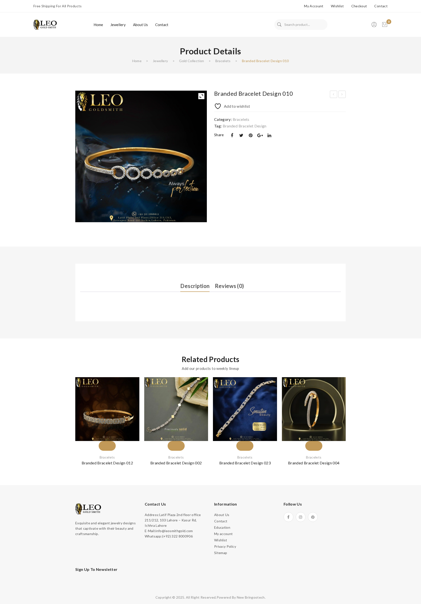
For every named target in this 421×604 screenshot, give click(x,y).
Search (279, 24)
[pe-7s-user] (374, 26)
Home (137, 61)
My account (314, 6)
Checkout (359, 6)
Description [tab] (195, 286)
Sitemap (220, 553)
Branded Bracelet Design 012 (107, 462)
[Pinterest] (250, 135)
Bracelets (223, 61)
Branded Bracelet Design (245, 126)
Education (222, 527)
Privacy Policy (225, 546)
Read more (107, 437)
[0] (385, 24)
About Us (222, 515)
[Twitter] (241, 135)
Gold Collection (191, 61)
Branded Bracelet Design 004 (313, 462)
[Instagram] (301, 517)
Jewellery (160, 61)
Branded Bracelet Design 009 (333, 95)
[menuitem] (98, 24)
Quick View (129, 415)
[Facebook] (232, 135)
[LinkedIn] (269, 135)
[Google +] (260, 135)
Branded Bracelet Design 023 (245, 462)
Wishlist (337, 6)
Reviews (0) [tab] (229, 286)
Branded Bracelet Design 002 (176, 462)
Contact (380, 6)
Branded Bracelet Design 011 (342, 95)
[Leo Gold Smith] (45, 24)
